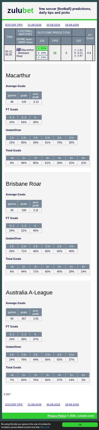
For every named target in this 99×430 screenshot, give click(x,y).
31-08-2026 (34, 24)
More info (45, 426)
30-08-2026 (53, 24)
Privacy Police (56, 415)
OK (80, 424)
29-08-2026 (72, 24)
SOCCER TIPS (14, 24)
